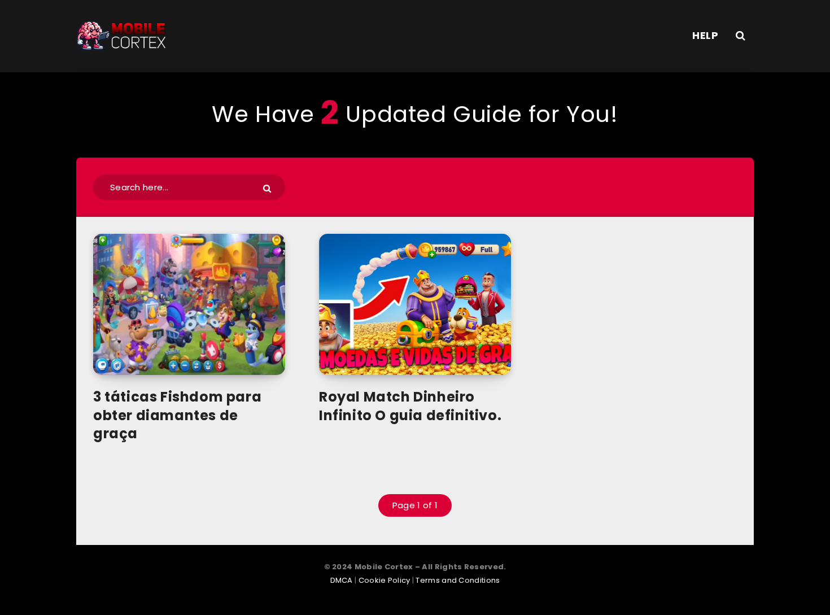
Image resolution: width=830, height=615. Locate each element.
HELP (705, 35)
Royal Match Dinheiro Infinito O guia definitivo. (410, 405)
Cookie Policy (384, 580)
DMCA (341, 580)
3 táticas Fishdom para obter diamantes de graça (177, 415)
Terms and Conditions (458, 580)
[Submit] (268, 187)
